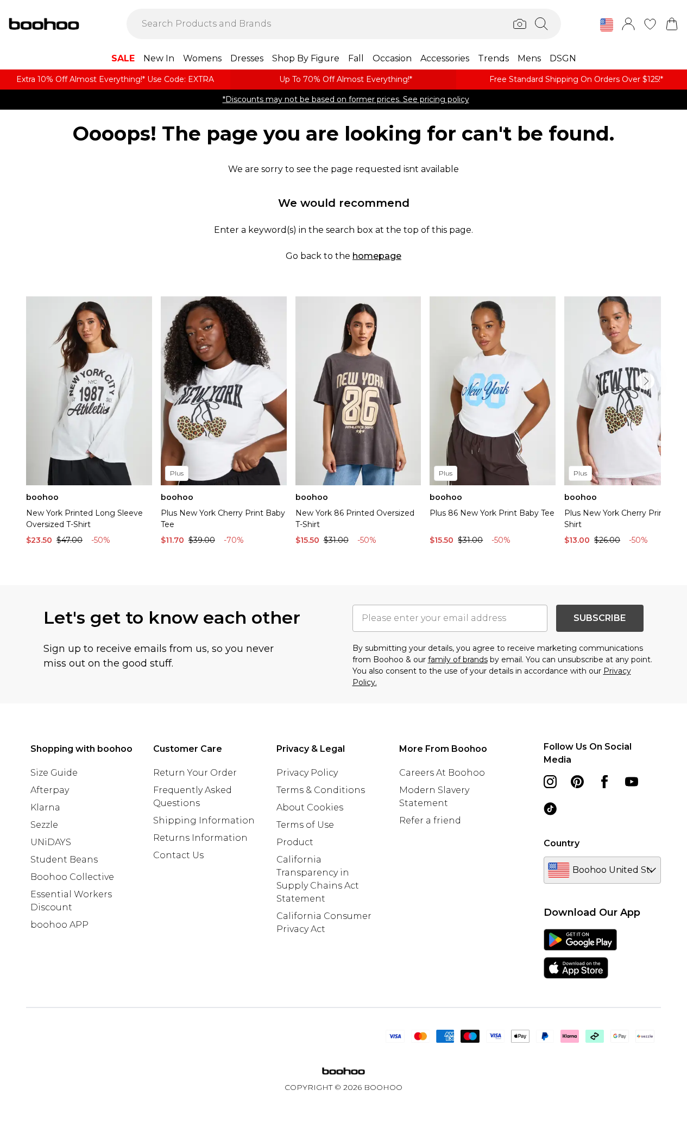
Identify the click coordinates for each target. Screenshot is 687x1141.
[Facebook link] (604, 781)
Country (561, 843)
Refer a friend (430, 820)
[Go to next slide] (645, 381)
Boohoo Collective (72, 877)
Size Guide (54, 773)
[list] (343, 423)
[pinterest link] (577, 781)
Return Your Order (195, 773)
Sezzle (44, 825)
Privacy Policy (307, 773)
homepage (376, 256)
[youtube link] (631, 781)
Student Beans (64, 859)
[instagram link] (550, 781)
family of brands (458, 659)
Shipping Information (204, 820)
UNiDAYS (50, 842)
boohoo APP (59, 925)
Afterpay (49, 790)
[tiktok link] (550, 808)
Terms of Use (305, 825)
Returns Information (200, 838)
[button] (606, 25)
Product (294, 842)
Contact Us (178, 855)
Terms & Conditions (320, 790)
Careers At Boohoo (442, 773)
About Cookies (309, 807)
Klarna (45, 807)
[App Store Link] (580, 954)
